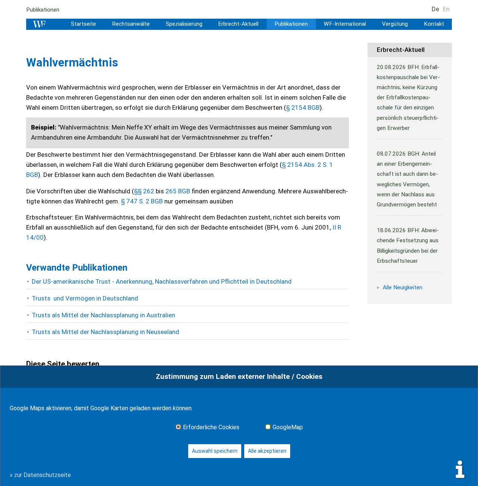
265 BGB (177, 191)
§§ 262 (144, 191)
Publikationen (42, 9)
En (446, 9)
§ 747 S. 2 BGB (142, 201)
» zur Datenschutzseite (40, 475)
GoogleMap (288, 427)
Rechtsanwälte (131, 24)
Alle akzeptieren (267, 451)
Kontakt (434, 24)
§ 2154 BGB (303, 107)
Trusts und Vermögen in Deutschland (85, 298)
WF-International (345, 24)
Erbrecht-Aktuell (238, 24)
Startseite (83, 24)
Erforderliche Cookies (211, 427)
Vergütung (395, 24)
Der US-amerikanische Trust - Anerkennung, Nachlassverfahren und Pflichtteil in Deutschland (162, 281)
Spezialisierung (184, 24)
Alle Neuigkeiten (402, 287)
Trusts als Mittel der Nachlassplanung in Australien (103, 315)
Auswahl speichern (215, 451)
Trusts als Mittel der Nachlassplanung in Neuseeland (105, 332)
